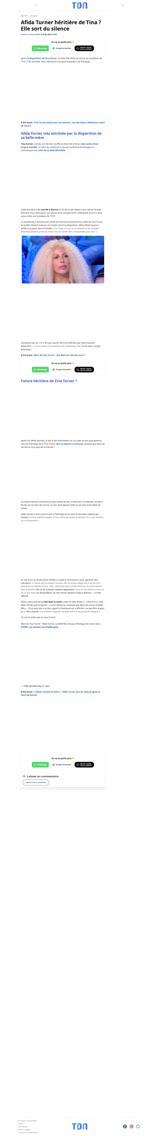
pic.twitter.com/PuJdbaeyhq (44, 627)
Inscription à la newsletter (27, 1121)
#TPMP (24, 627)
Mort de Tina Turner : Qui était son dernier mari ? (59, 355)
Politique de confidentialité (27, 1132)
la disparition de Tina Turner (42, 58)
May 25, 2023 (44, 686)
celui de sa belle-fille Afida (51, 150)
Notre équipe (22, 1127)
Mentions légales (24, 1130)
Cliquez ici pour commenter (36, 782)
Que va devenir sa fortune (69, 443)
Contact (20, 1124)
